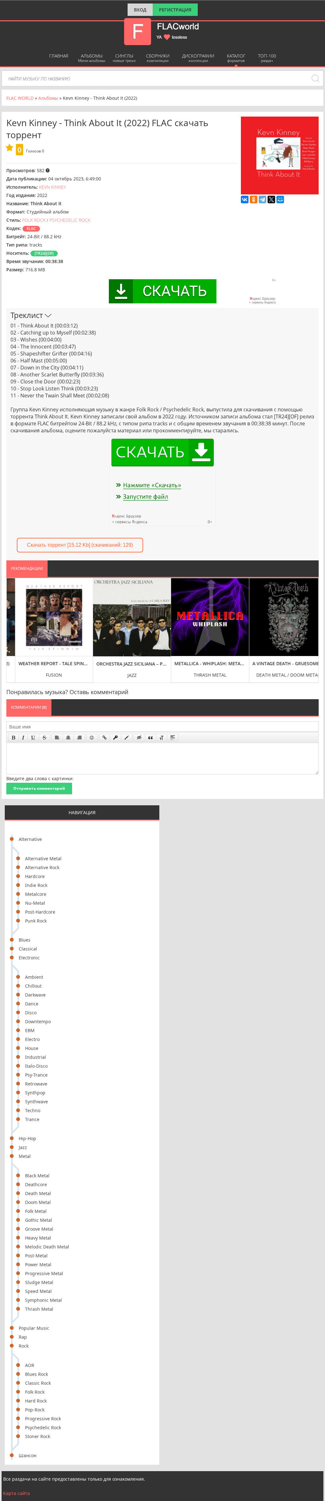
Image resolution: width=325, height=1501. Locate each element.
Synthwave (36, 1102)
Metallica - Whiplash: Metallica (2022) (201, 663)
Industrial (35, 1057)
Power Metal (38, 1264)
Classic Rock (38, 1383)
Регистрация (175, 10)
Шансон (27, 1455)
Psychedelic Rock (43, 1427)
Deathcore (36, 1184)
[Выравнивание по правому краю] (79, 737)
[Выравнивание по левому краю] (57, 737)
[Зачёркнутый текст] (44, 737)
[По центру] (68, 737)
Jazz (23, 1147)
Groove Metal (39, 1229)
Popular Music (34, 1328)
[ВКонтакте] (245, 199)
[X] (271, 199)
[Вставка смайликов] (92, 737)
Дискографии (198, 58)
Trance (32, 1119)
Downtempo (38, 1021)
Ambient (34, 977)
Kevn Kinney (52, 187)
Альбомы (91, 58)
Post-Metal (36, 1256)
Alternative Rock (42, 867)
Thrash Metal (39, 1309)
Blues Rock (36, 1374)
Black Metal (37, 1176)
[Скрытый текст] (139, 737)
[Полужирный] (13, 737)
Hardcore (35, 876)
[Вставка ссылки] (104, 737)
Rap (23, 1337)
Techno (32, 1110)
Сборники (157, 58)
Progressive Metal (44, 1273)
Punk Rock (36, 921)
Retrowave (36, 1084)
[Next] (312, 625)
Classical (28, 949)
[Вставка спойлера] (172, 737)
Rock (24, 1346)
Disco (30, 1013)
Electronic (29, 958)
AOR (29, 1365)
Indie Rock (36, 885)
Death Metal (38, 1193)
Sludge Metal (39, 1282)
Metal (25, 1156)
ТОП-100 (267, 58)
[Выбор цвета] (126, 737)
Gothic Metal (38, 1220)
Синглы (124, 58)
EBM (30, 1030)
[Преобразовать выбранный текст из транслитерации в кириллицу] (161, 737)
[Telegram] (262, 199)
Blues (24, 940)
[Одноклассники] (253, 199)
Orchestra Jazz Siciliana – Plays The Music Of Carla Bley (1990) (123, 664)
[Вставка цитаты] (150, 737)
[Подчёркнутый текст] (33, 737)
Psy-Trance (36, 1075)
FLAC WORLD (20, 98)
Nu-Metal (35, 903)
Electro (32, 1039)
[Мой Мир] (280, 199)
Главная (58, 56)
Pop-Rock (34, 1410)
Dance (31, 1004)
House (31, 1048)
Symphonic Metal (43, 1300)
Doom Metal (38, 1202)
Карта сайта (16, 1493)
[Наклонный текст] (23, 737)
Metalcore (35, 894)
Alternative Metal (43, 858)
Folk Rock (34, 1392)
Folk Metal (36, 1211)
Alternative (30, 839)
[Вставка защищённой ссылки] (115, 737)
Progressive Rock (43, 1419)
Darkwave (35, 995)
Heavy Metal (38, 1238)
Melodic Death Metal (47, 1247)
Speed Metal (38, 1291)
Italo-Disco (36, 1066)
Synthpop (35, 1093)
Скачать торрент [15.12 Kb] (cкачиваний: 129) (80, 545)
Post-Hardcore (40, 912)
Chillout (33, 986)
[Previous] (13, 625)
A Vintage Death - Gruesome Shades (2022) (279, 663)
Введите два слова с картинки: (40, 778)
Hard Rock (36, 1401)
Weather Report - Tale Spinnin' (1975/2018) (46, 663)
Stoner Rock (37, 1436)
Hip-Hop (27, 1138)
